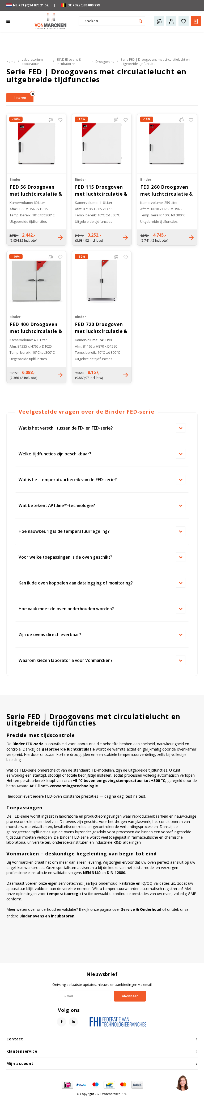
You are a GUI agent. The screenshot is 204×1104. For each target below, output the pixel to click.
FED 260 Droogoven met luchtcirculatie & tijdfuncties (166, 190)
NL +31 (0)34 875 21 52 (30, 5)
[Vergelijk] (52, 120)
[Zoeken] (140, 21)
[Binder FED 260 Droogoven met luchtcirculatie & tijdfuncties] (167, 143)
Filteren (23, 96)
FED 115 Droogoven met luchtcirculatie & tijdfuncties (101, 190)
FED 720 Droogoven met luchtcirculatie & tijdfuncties (101, 328)
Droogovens (104, 61)
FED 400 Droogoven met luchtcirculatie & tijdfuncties (36, 328)
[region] (182, 1082)
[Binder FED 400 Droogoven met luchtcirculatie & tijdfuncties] (36, 280)
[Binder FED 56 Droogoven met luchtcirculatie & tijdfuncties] (36, 143)
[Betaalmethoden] (67, 1084)
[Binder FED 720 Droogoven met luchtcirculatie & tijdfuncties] (102, 280)
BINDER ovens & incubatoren (69, 61)
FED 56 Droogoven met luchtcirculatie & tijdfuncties (36, 190)
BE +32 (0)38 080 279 (83, 5)
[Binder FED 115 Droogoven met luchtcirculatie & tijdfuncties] (102, 143)
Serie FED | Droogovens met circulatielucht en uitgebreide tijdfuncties (155, 61)
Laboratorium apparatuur (32, 61)
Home (10, 61)
